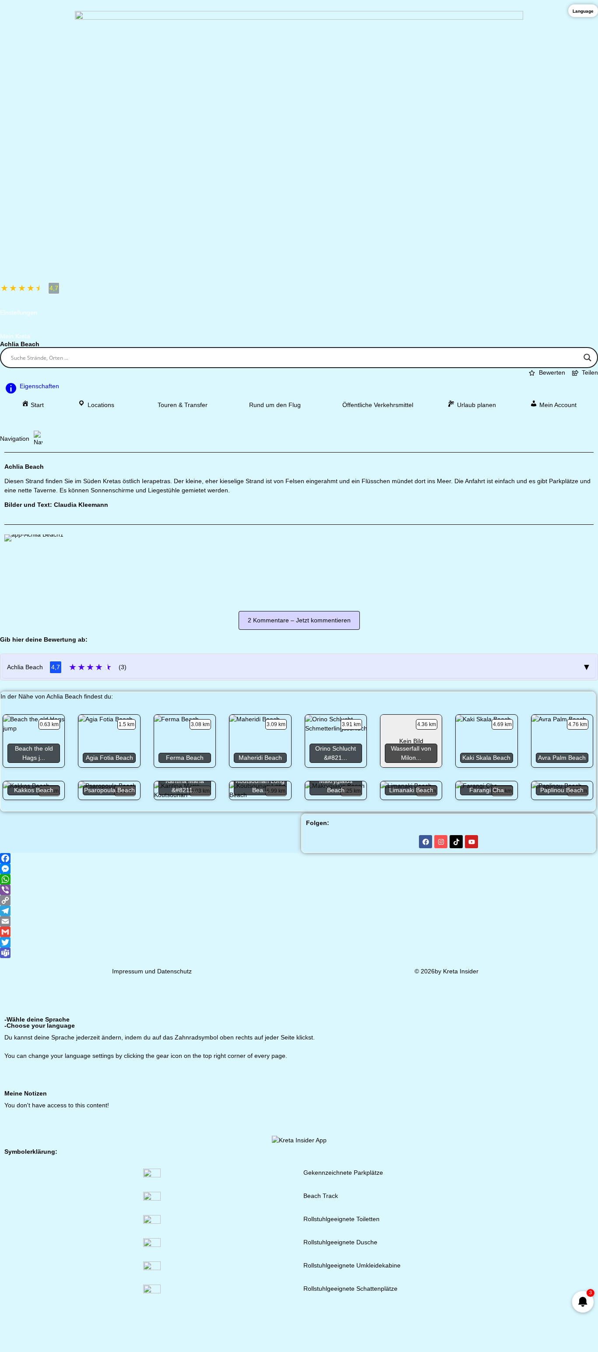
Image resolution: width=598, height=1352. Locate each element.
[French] (463, 1074)
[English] (452, 1074)
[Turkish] (588, 1074)
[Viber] (299, 890)
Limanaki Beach (411, 790)
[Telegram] (299, 911)
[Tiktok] (456, 841)
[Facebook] (425, 841)
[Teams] (299, 953)
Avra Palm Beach (562, 757)
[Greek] (440, 1074)
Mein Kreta (15, 336)
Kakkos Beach (33, 790)
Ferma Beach (185, 757)
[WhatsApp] (299, 879)
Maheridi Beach (260, 757)
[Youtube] (471, 841)
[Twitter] (299, 942)
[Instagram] (440, 841)
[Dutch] (497, 1074)
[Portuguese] (565, 1074)
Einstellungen (18, 312)
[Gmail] (299, 932)
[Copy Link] (299, 900)
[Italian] (474, 1074)
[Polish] (554, 1074)
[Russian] (577, 1074)
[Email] (299, 921)
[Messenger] (299, 869)
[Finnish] (520, 1074)
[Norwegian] (543, 1074)
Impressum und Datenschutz (152, 971)
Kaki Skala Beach (486, 757)
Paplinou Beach (562, 790)
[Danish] (508, 1074)
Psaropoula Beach (109, 790)
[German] (429, 1074)
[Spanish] (486, 1074)
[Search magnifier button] (587, 357)
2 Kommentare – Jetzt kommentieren (299, 620)
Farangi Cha (486, 790)
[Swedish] (531, 1074)
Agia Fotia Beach (109, 757)
